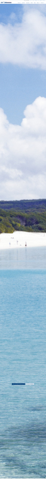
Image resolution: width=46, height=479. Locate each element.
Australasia (43, 0)
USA (30, 0)
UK (31, 0)
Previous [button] (0, 240)
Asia (38, 0)
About (38, 2)
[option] (23, 239)
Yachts (19, 2)
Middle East (36, 0)
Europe (33, 0)
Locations (23, 2)
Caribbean (41, 0)
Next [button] (45, 240)
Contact (42, 2)
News (35, 2)
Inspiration (28, 2)
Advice (32, 2)
